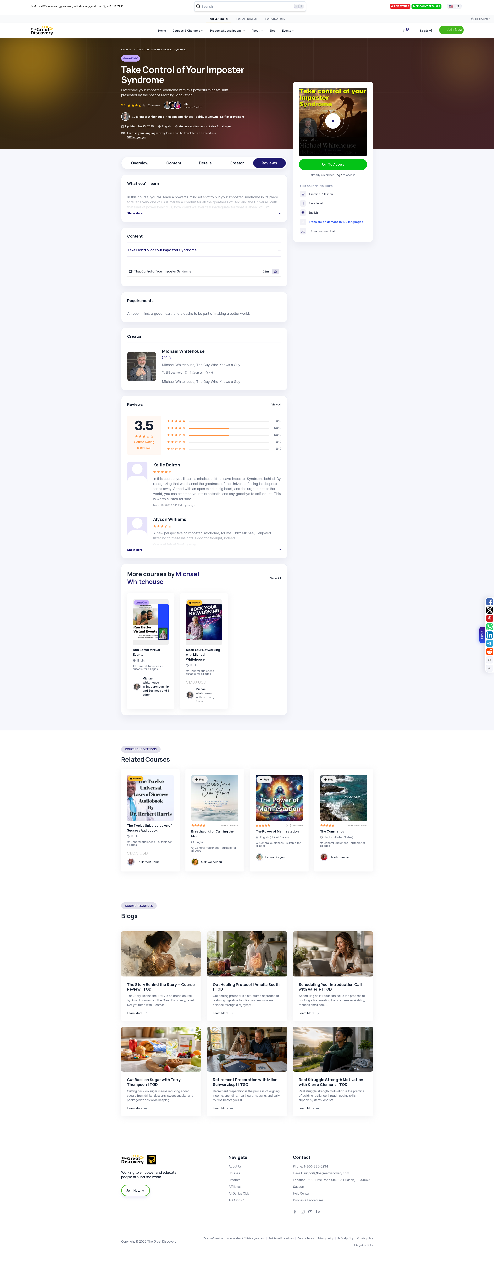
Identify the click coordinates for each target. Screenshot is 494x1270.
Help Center (301, 1193)
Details (205, 163)
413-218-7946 (115, 6)
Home (162, 30)
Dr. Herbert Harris (148, 862)
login (339, 175)
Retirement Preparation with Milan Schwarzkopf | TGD (245, 1082)
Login (424, 31)
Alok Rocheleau (211, 862)
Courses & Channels (186, 30)
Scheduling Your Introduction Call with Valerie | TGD (330, 987)
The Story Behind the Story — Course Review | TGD (161, 987)
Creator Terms (306, 1238)
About (256, 30)
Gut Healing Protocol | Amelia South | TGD (246, 987)
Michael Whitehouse (45, 6)
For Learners (218, 18)
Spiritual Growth (206, 116)
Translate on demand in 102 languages (336, 221)
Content (173, 163)
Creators (234, 1180)
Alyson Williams (169, 519)
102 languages (136, 137)
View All (276, 404)
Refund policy (345, 1238)
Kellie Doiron (166, 465)
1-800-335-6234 (316, 1166)
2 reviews (154, 105)
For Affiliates (246, 18)
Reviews (269, 163)
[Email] (489, 659)
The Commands (332, 831)
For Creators (275, 18)
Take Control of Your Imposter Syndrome (162, 250)
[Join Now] (451, 30)
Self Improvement (232, 116)
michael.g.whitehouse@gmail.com (82, 6)
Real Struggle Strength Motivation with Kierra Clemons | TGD (331, 1082)
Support (298, 1187)
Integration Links (363, 1245)
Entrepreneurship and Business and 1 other (156, 690)
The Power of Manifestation (277, 831)
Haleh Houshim (340, 857)
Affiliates (234, 1187)
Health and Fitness (180, 116)
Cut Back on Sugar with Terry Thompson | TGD (154, 1082)
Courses (126, 49)
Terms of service (213, 1238)
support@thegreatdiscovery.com (326, 1173)
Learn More (135, 1013)
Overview (140, 163)
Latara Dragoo (275, 857)
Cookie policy (365, 1238)
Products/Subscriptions (226, 30)
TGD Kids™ (236, 1200)
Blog (273, 30)
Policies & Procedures (308, 1200)
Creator (237, 163)
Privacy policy (326, 1238)
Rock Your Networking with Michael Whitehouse (203, 655)
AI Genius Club (239, 1193)
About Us (235, 1166)
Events (286, 30)
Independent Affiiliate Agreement (246, 1238)
